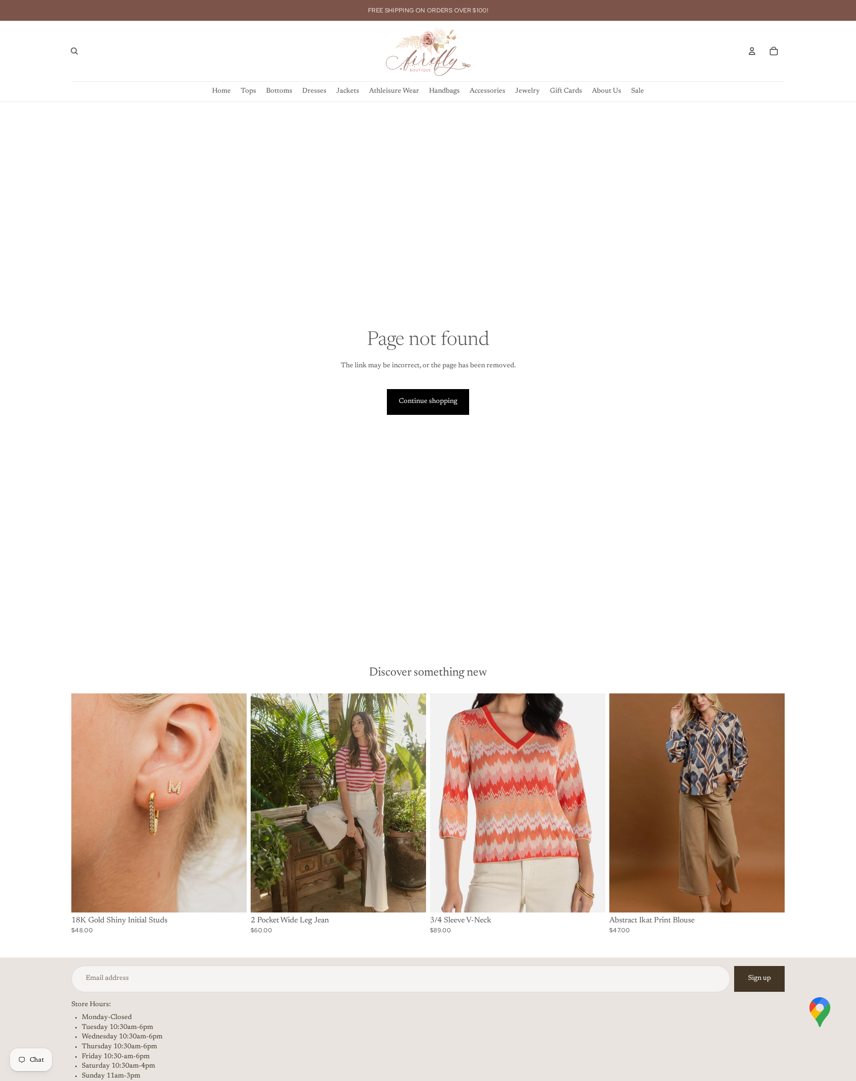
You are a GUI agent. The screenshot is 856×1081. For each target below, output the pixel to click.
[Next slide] (232, 803)
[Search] (74, 51)
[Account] (752, 51)
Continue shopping (428, 401)
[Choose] (231, 897)
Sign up (759, 978)
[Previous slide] (86, 803)
